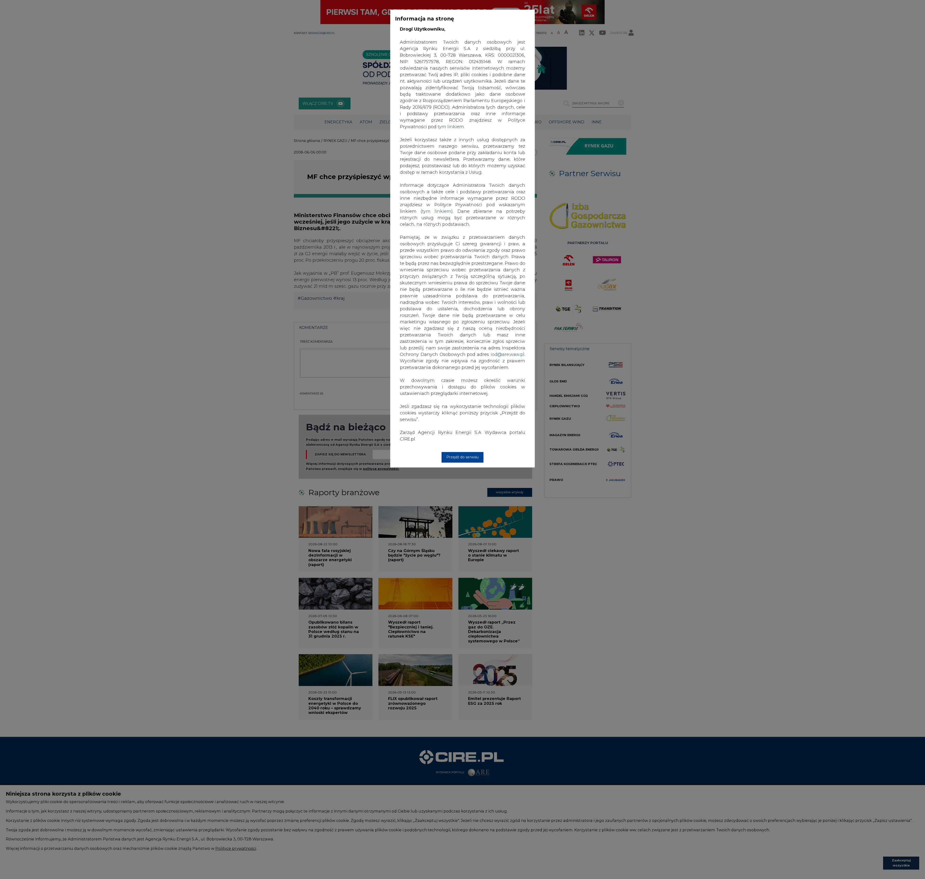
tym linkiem (436, 211)
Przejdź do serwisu (462, 457)
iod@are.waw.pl (507, 354)
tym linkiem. (451, 126)
